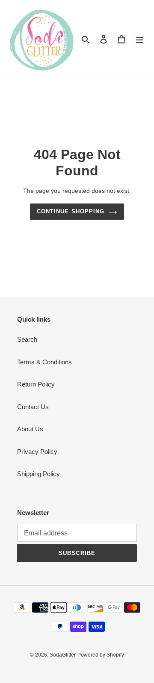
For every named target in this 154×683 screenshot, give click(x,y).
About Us (30, 429)
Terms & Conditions (44, 362)
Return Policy (36, 384)
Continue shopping (70, 211)
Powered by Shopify (100, 655)
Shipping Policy (38, 473)
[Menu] (139, 39)
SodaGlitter (63, 655)
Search (27, 339)
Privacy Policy (37, 451)
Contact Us (33, 406)
